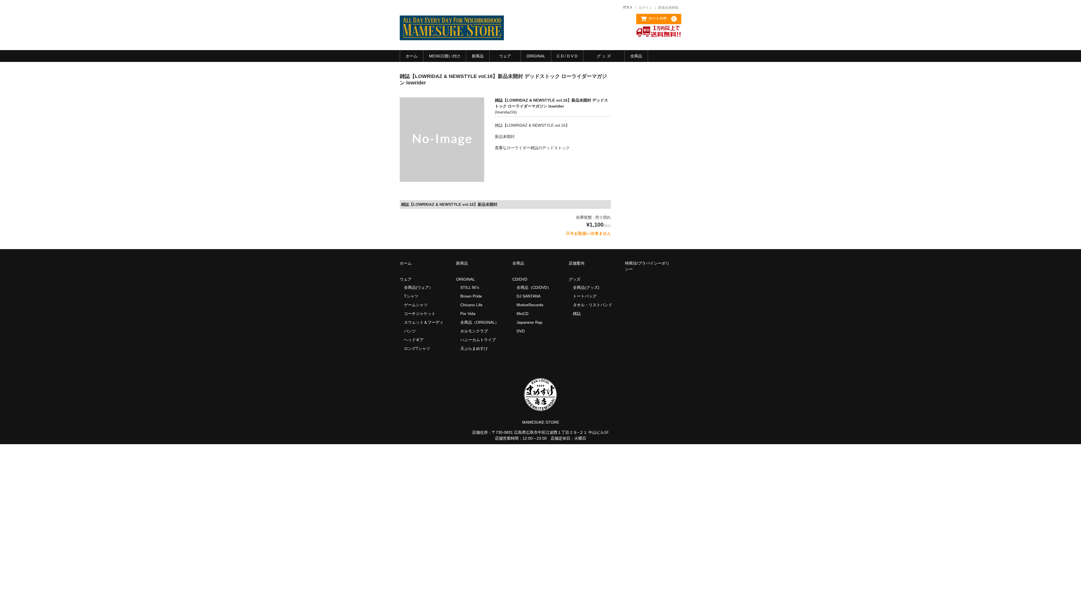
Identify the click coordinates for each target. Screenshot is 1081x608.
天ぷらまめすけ (474, 348)
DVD (521, 331)
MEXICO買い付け (444, 56)
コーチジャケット (419, 313)
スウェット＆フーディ (423, 322)
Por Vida (467, 313)
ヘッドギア (414, 339)
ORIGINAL (535, 56)
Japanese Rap (529, 322)
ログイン (645, 8)
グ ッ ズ (604, 56)
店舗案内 (576, 263)
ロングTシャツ (417, 348)
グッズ (576, 279)
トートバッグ (585, 296)
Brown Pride (471, 296)
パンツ (410, 331)
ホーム (411, 56)
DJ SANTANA (528, 296)
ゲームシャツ (416, 305)
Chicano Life (471, 305)
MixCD (522, 313)
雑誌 (577, 313)
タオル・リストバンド (592, 305)
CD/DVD (519, 279)
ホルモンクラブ (474, 331)
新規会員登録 (668, 8)
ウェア (505, 56)
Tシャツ (411, 296)
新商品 (478, 56)
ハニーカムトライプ (478, 339)
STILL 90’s (469, 287)
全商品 (636, 56)
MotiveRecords (530, 305)
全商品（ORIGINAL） (479, 322)
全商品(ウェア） (418, 287)
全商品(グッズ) (586, 287)
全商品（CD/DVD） (536, 287)
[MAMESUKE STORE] (452, 34)
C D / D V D (567, 56)
